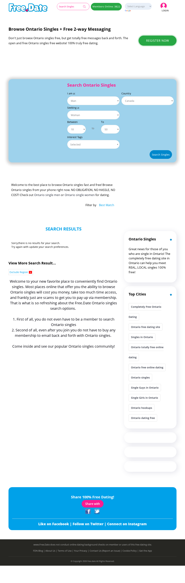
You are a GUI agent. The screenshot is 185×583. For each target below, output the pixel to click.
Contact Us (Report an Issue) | (106, 550)
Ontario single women (80, 195)
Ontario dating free (143, 418)
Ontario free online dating (147, 367)
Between (72, 122)
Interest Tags (75, 137)
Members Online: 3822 (106, 6)
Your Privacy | (82, 550)
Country (126, 93)
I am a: (71, 93)
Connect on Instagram (127, 524)
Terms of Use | (66, 550)
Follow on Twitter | (90, 524)
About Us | (51, 550)
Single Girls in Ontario (144, 397)
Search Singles (161, 154)
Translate (138, 11)
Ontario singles (140, 377)
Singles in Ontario (142, 337)
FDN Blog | (39, 550)
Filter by (90, 205)
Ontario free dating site (145, 327)
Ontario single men (47, 195)
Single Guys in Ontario (145, 387)
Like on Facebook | (55, 524)
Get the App (145, 550)
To (102, 122)
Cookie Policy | (130, 550)
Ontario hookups (141, 408)
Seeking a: (73, 107)
